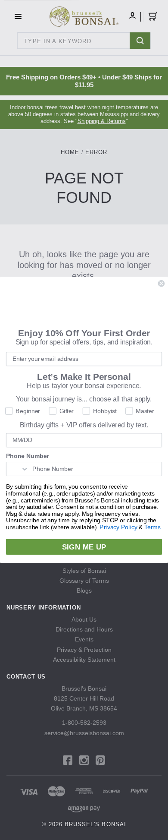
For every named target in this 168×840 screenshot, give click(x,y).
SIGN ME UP (84, 547)
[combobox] (17, 469)
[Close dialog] (161, 283)
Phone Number (27, 456)
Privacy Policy (118, 527)
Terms (152, 527)
